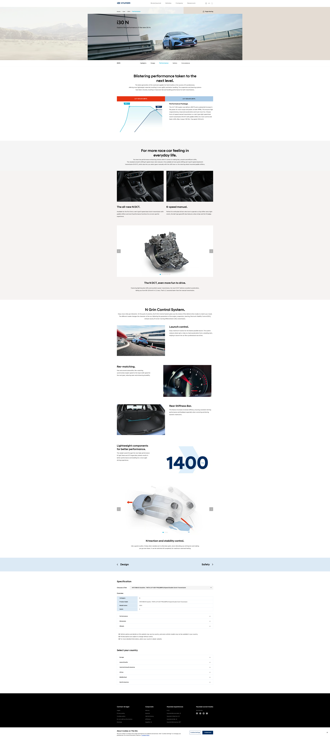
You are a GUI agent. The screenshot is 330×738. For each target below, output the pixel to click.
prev (119, 251)
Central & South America (127, 667)
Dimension (123, 621)
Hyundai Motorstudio (173, 713)
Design (153, 63)
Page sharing (209, 11)
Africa (121, 672)
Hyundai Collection (172, 716)
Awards (147, 713)
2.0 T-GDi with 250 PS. (189, 99)
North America (124, 682)
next (211, 251)
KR (209, 3)
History (147, 710)
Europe (122, 657)
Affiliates (148, 719)
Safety (175, 63)
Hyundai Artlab (171, 719)
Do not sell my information (124, 719)
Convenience (185, 63)
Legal (118, 710)
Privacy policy (121, 713)
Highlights (143, 63)
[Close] (327, 732)
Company (179, 3)
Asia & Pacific (124, 662)
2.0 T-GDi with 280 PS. (140, 99)
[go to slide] (160, 274)
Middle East (123, 677)
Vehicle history (149, 716)
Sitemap (119, 722)
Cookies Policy (145, 735)
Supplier (147, 722)
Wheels (122, 626)
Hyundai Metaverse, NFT (174, 722)
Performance (163, 63)
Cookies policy (121, 716)
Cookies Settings (195, 732)
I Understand (207, 732)
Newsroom (191, 3)
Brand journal (156, 3)
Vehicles (168, 3)
